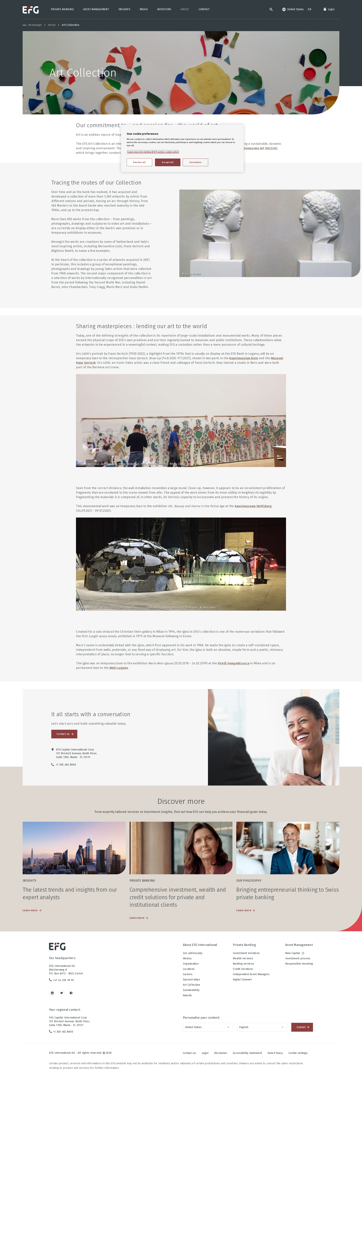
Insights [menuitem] (124, 9)
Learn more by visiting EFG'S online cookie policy (153, 152)
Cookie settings (298, 1053)
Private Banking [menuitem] (62, 9)
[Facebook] (71, 993)
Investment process (298, 958)
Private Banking (244, 945)
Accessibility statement (247, 1053)
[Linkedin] (52, 993)
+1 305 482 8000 (63, 1031)
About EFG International (200, 945)
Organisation (191, 963)
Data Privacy (275, 1053)
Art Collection (191, 984)
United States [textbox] (193, 1027)
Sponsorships (191, 979)
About (51, 25)
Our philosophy (192, 953)
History (187, 958)
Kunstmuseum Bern (243, 358)
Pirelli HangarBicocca (233, 663)
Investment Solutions (246, 953)
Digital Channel (242, 979)
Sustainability (191, 990)
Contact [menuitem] (204, 9)
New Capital (292, 953)
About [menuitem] (185, 9)
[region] (182, 148)
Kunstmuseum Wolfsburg (253, 506)
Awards (187, 995)
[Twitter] (61, 993)
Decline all (139, 162)
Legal (205, 1053)
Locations (189, 969)
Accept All (168, 162)
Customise (195, 162)
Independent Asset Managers (251, 974)
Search (271, 9)
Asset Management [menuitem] (96, 9)
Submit (301, 1027)
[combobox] (208, 1027)
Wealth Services (243, 958)
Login (331, 9)
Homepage (35, 25)
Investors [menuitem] (164, 9)
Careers (188, 974)
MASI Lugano (118, 668)
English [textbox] (243, 1027)
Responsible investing (299, 963)
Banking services (243, 963)
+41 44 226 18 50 (63, 980)
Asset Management (299, 945)
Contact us (63, 734)
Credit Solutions (243, 969)
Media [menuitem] (144, 9)
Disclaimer (220, 1053)
